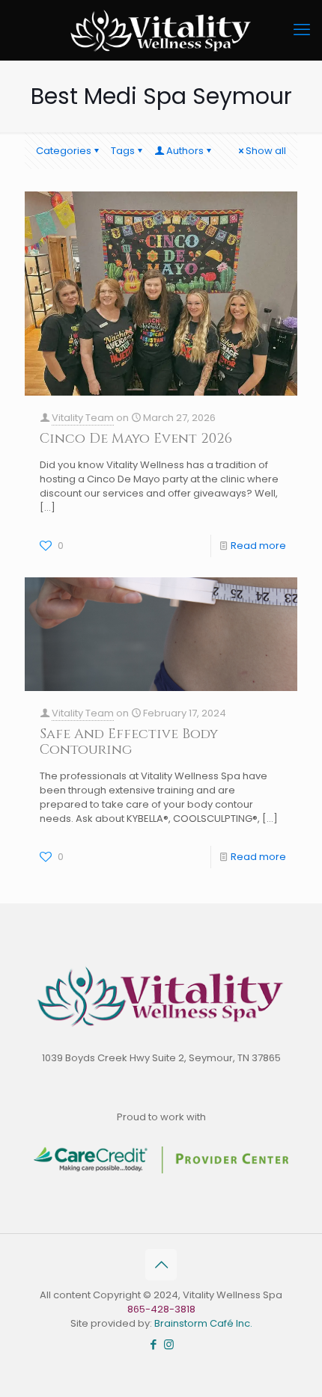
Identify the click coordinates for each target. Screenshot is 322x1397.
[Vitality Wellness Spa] (161, 29)
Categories (63, 151)
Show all (266, 151)
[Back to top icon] (161, 1264)
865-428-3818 (161, 1309)
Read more (258, 545)
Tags (123, 151)
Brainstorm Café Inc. (203, 1323)
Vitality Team (83, 418)
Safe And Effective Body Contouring (129, 742)
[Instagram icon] (168, 1344)
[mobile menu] (302, 30)
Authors (185, 151)
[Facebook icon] (153, 1344)
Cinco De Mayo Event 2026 (136, 438)
